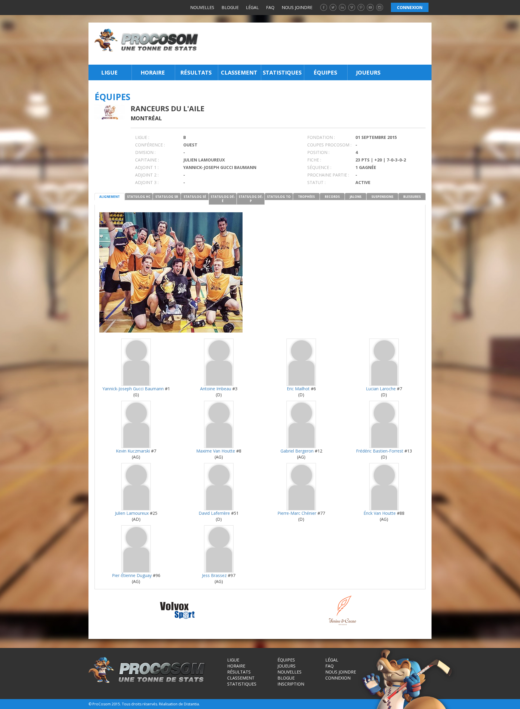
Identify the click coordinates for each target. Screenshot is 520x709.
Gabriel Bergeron (297, 451)
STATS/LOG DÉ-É (223, 199)
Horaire (153, 72)
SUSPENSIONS (382, 197)
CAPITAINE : (147, 160)
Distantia (191, 704)
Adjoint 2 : (147, 175)
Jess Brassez (214, 575)
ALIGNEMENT (109, 197)
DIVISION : (145, 152)
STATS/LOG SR (166, 197)
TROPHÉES (306, 197)
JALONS (355, 197)
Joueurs (368, 72)
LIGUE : (142, 137)
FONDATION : (321, 137)
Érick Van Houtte (380, 513)
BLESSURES (412, 197)
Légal (252, 7)
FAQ (270, 7)
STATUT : (316, 182)
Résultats (196, 72)
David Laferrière (214, 513)
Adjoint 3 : (147, 182)
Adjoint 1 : (147, 167)
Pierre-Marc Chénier (296, 513)
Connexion (338, 678)
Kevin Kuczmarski (133, 451)
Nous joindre (297, 7)
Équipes (325, 72)
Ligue (109, 72)
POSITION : (318, 152)
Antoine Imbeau (215, 388)
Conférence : (150, 145)
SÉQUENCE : (319, 167)
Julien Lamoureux (132, 513)
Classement (239, 72)
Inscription (290, 684)
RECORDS (332, 197)
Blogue (230, 7)
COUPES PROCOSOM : (329, 145)
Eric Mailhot (298, 388)
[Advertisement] (317, 44)
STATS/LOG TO (279, 197)
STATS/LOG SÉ (195, 197)
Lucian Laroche (381, 388)
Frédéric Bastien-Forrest (379, 451)
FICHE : (314, 160)
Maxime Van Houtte (215, 451)
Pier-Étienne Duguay (132, 575)
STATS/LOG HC (138, 197)
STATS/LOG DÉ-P (251, 199)
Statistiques (282, 72)
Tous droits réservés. (140, 704)
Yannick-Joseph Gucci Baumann (133, 388)
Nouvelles (202, 7)
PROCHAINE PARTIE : (328, 175)
